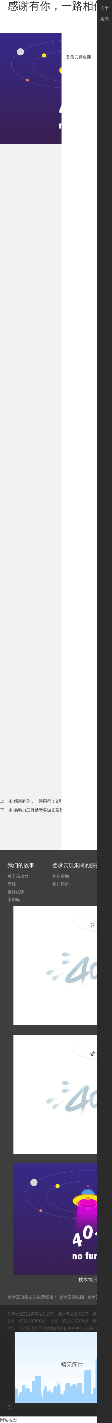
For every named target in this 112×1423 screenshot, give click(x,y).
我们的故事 (20, 865)
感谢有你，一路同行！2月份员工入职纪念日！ (57, 801)
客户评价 (60, 884)
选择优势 (15, 891)
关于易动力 (17, 876)
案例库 (13, 899)
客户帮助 (60, 876)
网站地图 (8, 1419)
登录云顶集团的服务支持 (81, 865)
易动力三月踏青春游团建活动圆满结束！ (51, 810)
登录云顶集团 (78, 57)
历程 (11, 884)
